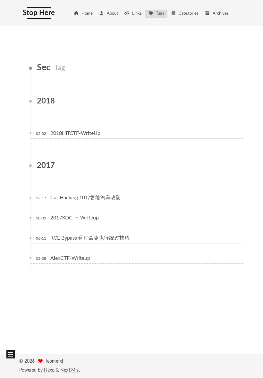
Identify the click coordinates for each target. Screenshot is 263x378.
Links (137, 14)
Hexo (49, 370)
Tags (160, 14)
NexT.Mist (70, 370)
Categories (189, 14)
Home (87, 14)
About (112, 14)
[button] (10, 354)
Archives (221, 14)
